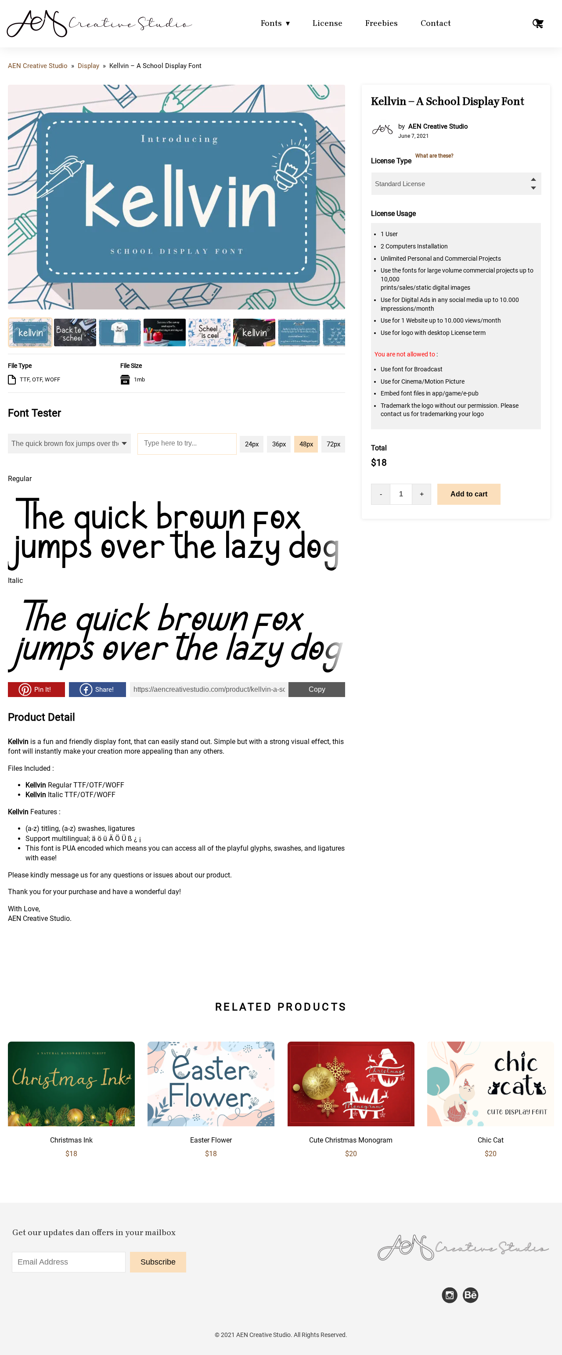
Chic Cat (491, 1140)
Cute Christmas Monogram (351, 1140)
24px (252, 444)
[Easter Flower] (211, 1124)
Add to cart (468, 494)
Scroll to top (554, 1008)
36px (279, 444)
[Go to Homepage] (99, 37)
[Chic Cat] (490, 1124)
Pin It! (42, 690)
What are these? (434, 156)
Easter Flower (211, 1140)
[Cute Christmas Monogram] (351, 1124)
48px (306, 444)
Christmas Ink (71, 1140)
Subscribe (158, 1262)
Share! (104, 690)
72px (333, 444)
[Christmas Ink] (71, 1124)
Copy (306, 687)
